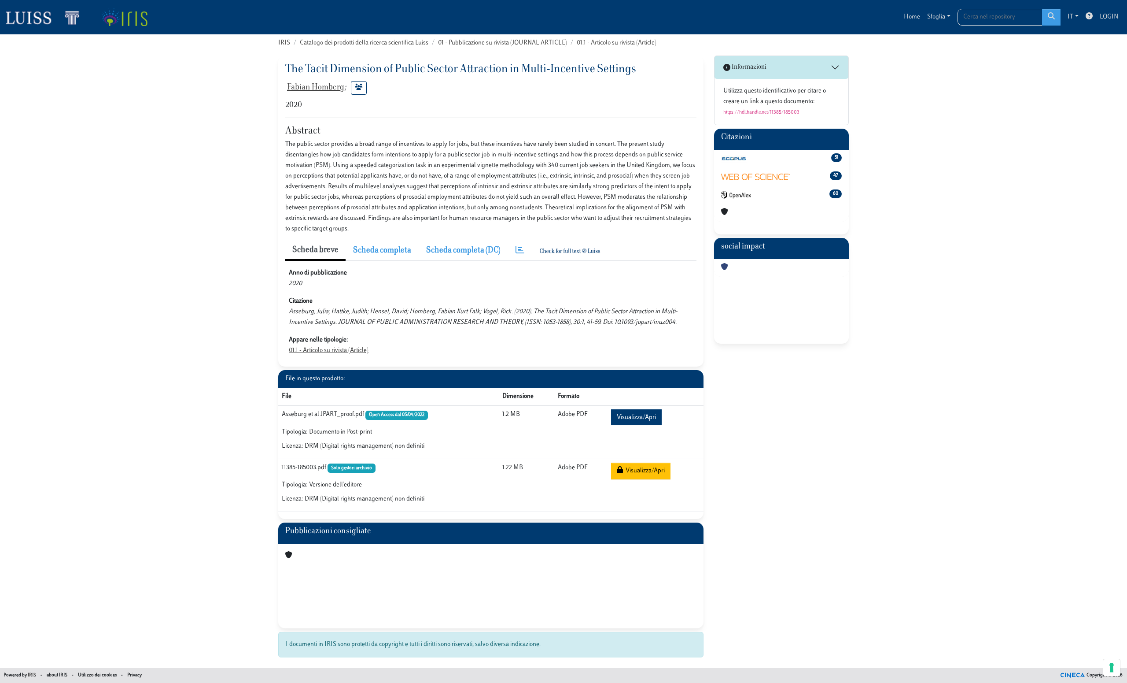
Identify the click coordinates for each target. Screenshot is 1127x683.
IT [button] (1070, 17)
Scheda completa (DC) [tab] (463, 251)
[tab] (520, 250)
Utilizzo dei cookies (97, 675)
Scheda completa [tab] (382, 251)
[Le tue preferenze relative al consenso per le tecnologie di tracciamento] (1111, 667)
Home (912, 17)
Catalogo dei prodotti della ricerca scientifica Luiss (364, 43)
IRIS (284, 43)
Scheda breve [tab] (315, 250)
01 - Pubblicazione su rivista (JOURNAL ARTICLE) (502, 43)
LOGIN (1109, 17)
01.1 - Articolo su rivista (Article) (616, 43)
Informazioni (748, 67)
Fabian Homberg (315, 88)
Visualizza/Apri (636, 417)
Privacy (134, 675)
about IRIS (57, 675)
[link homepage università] (124, 17)
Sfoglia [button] (936, 17)
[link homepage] (46, 17)
